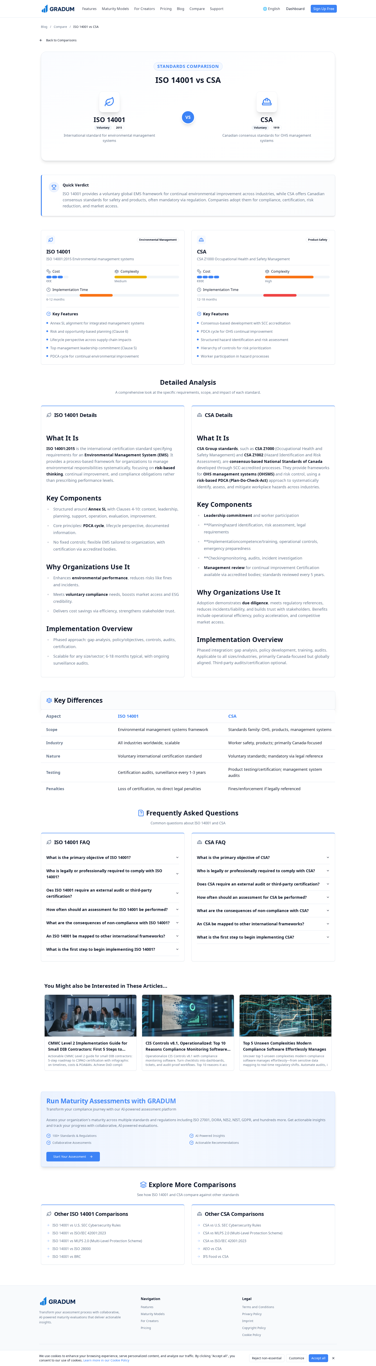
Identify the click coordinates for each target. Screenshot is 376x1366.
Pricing (166, 8)
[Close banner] (333, 1358)
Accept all (318, 1358)
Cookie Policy (251, 1335)
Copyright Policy (254, 1328)
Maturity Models (115, 8)
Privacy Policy (252, 1314)
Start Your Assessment (69, 1156)
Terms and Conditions (258, 1307)
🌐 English (271, 8)
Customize (296, 1358)
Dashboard (295, 8)
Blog (180, 8)
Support (216, 8)
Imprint (247, 1321)
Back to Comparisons (61, 40)
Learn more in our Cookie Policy (106, 1360)
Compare (197, 8)
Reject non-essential (267, 1358)
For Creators (144, 8)
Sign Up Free (323, 8)
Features (89, 8)
